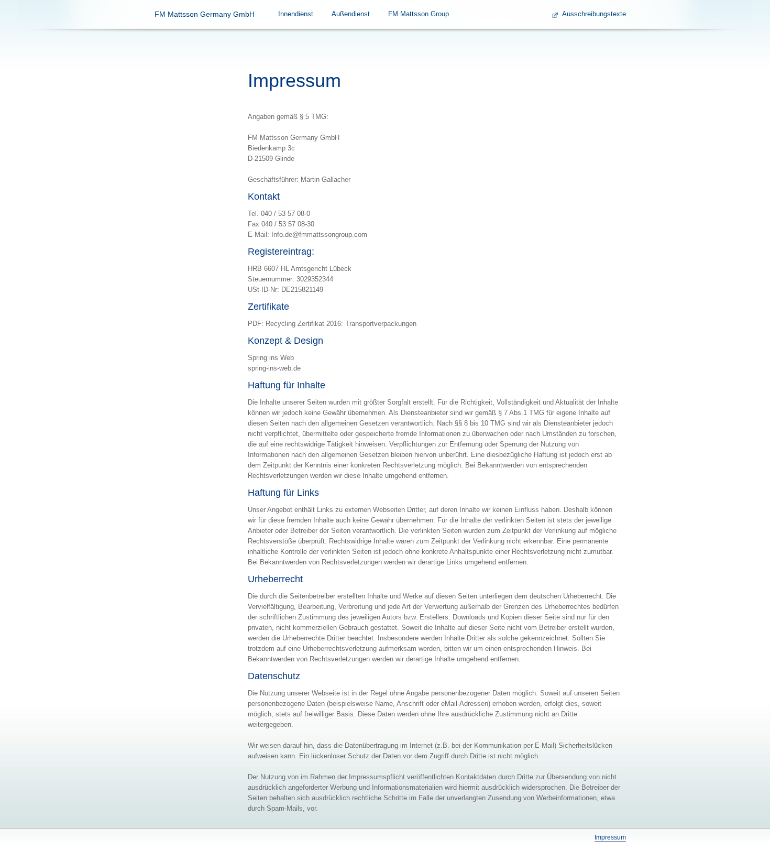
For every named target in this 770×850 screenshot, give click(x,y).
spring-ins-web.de (274, 368)
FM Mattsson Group (418, 14)
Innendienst (295, 14)
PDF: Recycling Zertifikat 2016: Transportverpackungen (332, 324)
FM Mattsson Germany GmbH (205, 14)
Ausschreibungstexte (594, 14)
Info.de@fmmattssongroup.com (319, 234)
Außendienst (351, 14)
